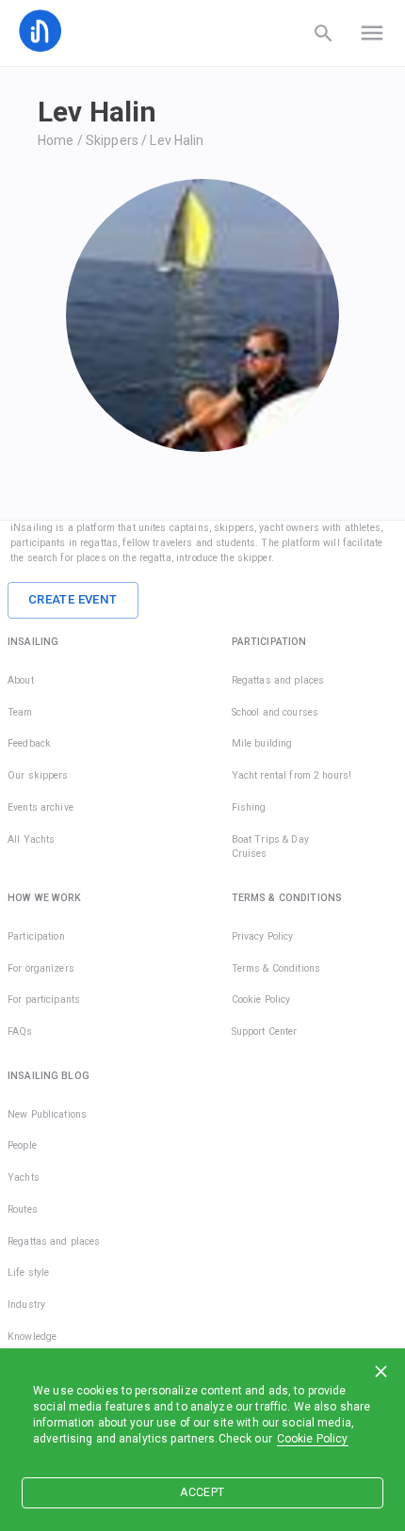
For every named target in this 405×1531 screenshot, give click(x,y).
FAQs (20, 1031)
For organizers (41, 968)
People (22, 1145)
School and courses (275, 712)
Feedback (29, 743)
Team (20, 712)
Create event (73, 599)
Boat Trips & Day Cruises (270, 847)
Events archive (40, 807)
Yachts (24, 1177)
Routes (23, 1209)
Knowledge (32, 1336)
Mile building (262, 743)
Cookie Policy (312, 1438)
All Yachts (31, 839)
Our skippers (38, 775)
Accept (202, 1492)
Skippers (112, 140)
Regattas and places (278, 680)
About (21, 680)
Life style (28, 1272)
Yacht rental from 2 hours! (291, 775)
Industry (26, 1304)
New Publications (47, 1114)
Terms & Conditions (276, 968)
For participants (44, 999)
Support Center (265, 1031)
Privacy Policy (263, 936)
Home (56, 140)
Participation (36, 936)
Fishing (249, 807)
